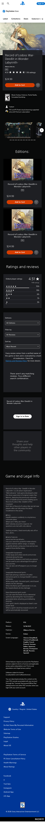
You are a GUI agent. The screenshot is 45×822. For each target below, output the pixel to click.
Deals (26, 19)
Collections (15, 19)
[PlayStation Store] (11, 11)
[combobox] (22, 323)
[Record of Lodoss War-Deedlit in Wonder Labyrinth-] (18, 130)
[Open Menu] (2, 3)
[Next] (42, 130)
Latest (5, 19)
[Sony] (39, 821)
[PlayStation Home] (23, 3)
